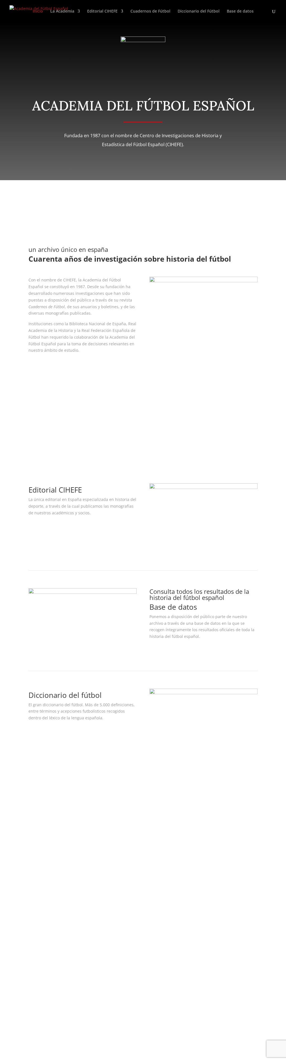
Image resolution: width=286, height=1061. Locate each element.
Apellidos (37, 869)
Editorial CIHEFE (102, 11)
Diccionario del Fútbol (199, 11)
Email (33, 880)
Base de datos (240, 11)
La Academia (62, 11)
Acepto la (86, 1006)
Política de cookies (126, 823)
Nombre (36, 859)
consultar (168, 651)
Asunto (35, 891)
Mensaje (36, 909)
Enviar (43, 1017)
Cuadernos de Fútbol (150, 11)
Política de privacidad (129, 804)
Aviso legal (119, 797)
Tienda (196, 810)
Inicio (38, 11)
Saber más (48, 364)
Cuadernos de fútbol (61, 444)
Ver (39, 527)
